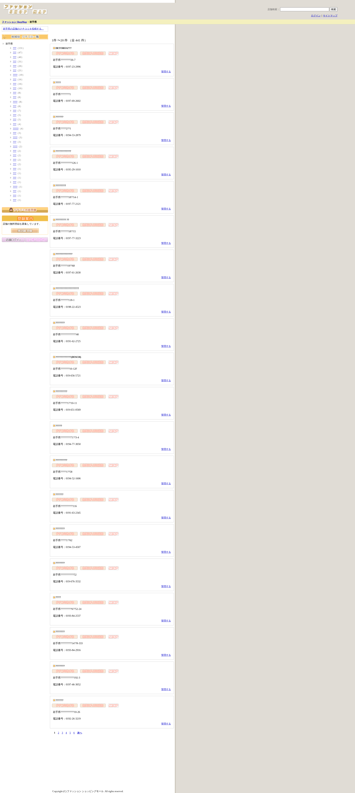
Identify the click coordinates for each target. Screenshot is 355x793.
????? (15, 128)
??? (14, 48)
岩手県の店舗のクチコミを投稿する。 (23, 29)
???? (15, 75)
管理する (166, 71)
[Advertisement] (93, 31)
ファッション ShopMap (14, 22)
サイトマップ (330, 15)
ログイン (316, 15)
